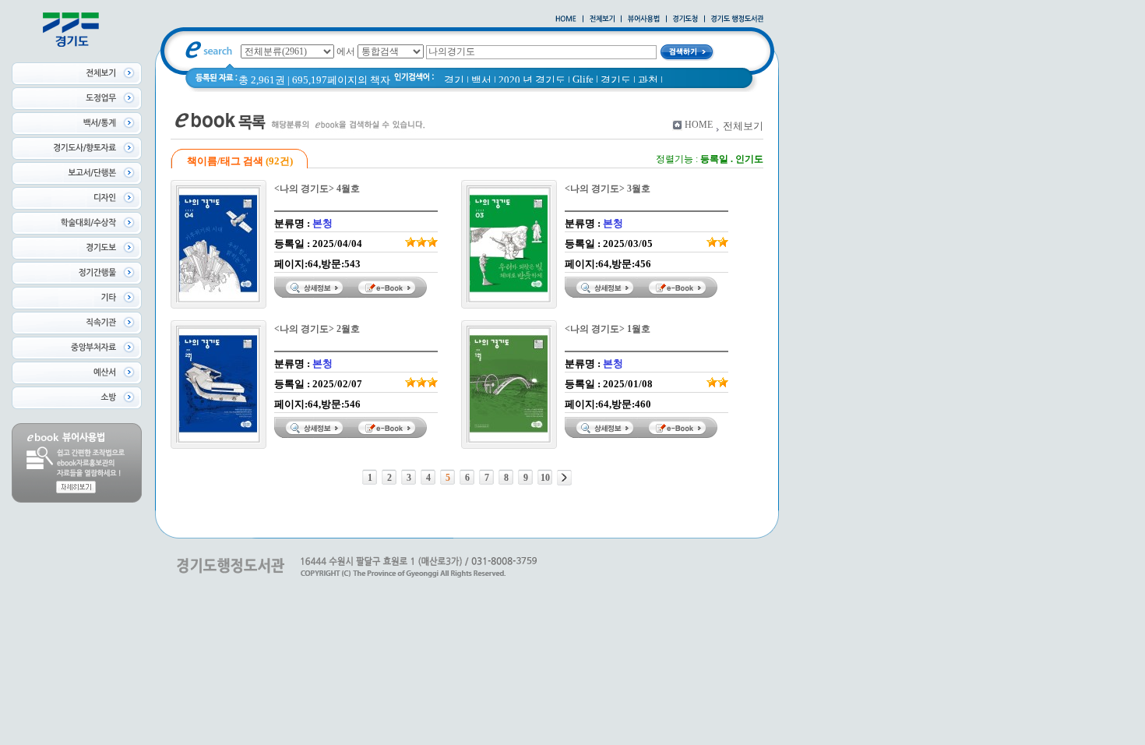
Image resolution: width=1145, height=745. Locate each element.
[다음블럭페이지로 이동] (564, 477)
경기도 (616, 80)
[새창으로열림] (685, 19)
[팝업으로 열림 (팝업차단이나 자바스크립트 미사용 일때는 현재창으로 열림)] (644, 19)
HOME (699, 124)
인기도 (749, 159)
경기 (454, 80)
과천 (648, 80)
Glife (583, 79)
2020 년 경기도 (532, 80)
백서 (481, 80)
